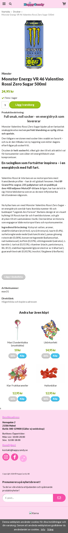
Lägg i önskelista (13, 276)
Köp (22, 355)
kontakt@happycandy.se (15, 450)
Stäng (50, 529)
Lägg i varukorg (24, 104)
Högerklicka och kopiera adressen (19, 301)
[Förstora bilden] (34, 44)
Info (13, 355)
